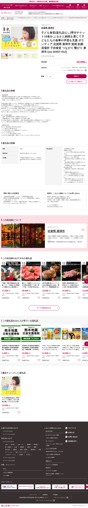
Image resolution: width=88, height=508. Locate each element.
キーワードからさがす (9, 434)
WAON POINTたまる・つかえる (54, 451)
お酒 (15, 447)
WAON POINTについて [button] (86, 70)
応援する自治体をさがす (21, 6)
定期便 (21, 454)
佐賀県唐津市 (5, 298)
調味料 (15, 449)
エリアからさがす (8, 431)
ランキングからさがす (9, 457)
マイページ (72, 428)
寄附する (76, 76)
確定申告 (48, 467)
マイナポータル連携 (51, 470)
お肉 (6, 444)
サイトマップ (33, 494)
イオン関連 (6, 475)
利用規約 (55, 494)
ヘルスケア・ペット (10, 454)
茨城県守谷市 (5, 360)
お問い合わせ (73, 437)
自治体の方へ (73, 441)
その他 (28, 454)
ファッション (8, 452)
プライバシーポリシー (60, 497)
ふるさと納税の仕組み (52, 438)
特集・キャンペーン (44, 6)
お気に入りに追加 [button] (19, 297)
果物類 (29, 444)
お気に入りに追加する (76, 81)
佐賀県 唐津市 (47, 28)
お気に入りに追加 (83, 230)
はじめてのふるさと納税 (52, 435)
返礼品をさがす (33, 6)
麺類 (35, 447)
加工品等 (7, 449)
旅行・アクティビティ (22, 452)
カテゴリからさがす (8, 441)
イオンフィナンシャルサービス (44, 500)
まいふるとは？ (50, 441)
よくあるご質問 (50, 457)
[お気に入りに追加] (83, 230)
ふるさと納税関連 (8, 472)
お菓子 (29, 447)
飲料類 (22, 447)
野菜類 (35, 444)
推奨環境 (45, 494)
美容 (40, 449)
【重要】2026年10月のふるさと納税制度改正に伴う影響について (45, 13)
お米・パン (21, 444)
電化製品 (33, 449)
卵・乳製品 (8, 447)
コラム (4, 468)
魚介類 (12, 444)
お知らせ (71, 432)
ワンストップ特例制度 (52, 464)
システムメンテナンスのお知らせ (37, 12)
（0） (52, 56)
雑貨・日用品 (23, 449)
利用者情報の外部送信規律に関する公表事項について (33, 497)
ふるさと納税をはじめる (58, 6)
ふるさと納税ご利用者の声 (53, 454)
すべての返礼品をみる (44, 308)
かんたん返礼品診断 (51, 448)
